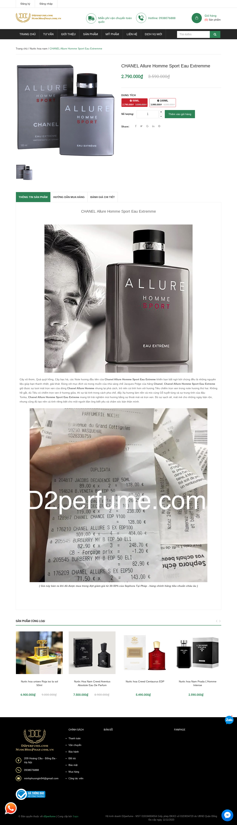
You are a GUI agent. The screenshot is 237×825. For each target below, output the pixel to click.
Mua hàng (74, 771)
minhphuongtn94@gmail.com (41, 778)
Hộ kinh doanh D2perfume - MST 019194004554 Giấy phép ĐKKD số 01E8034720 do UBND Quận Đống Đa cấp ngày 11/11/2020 (161, 818)
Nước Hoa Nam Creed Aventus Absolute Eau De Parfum (92, 683)
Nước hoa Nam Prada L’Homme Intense (197, 683)
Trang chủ (27, 34)
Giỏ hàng (210, 15)
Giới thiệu (68, 34)
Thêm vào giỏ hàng (179, 114)
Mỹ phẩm (112, 34)
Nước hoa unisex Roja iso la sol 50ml (39, 683)
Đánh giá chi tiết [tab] (102, 197)
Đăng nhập (46, 3)
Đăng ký (25, 3)
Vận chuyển (75, 745)
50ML (134, 102)
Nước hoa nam (38, 48)
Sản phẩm (90, 34)
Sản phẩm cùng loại (30, 621)
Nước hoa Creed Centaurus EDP (145, 681)
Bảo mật (73, 765)
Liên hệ (132, 34)
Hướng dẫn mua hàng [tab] (69, 197)
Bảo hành (74, 751)
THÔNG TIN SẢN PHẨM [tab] (33, 197)
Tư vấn (48, 34)
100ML (163, 102)
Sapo (75, 816)
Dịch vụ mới (153, 34)
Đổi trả (72, 758)
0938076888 (31, 770)
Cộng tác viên (76, 778)
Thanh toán (75, 738)
